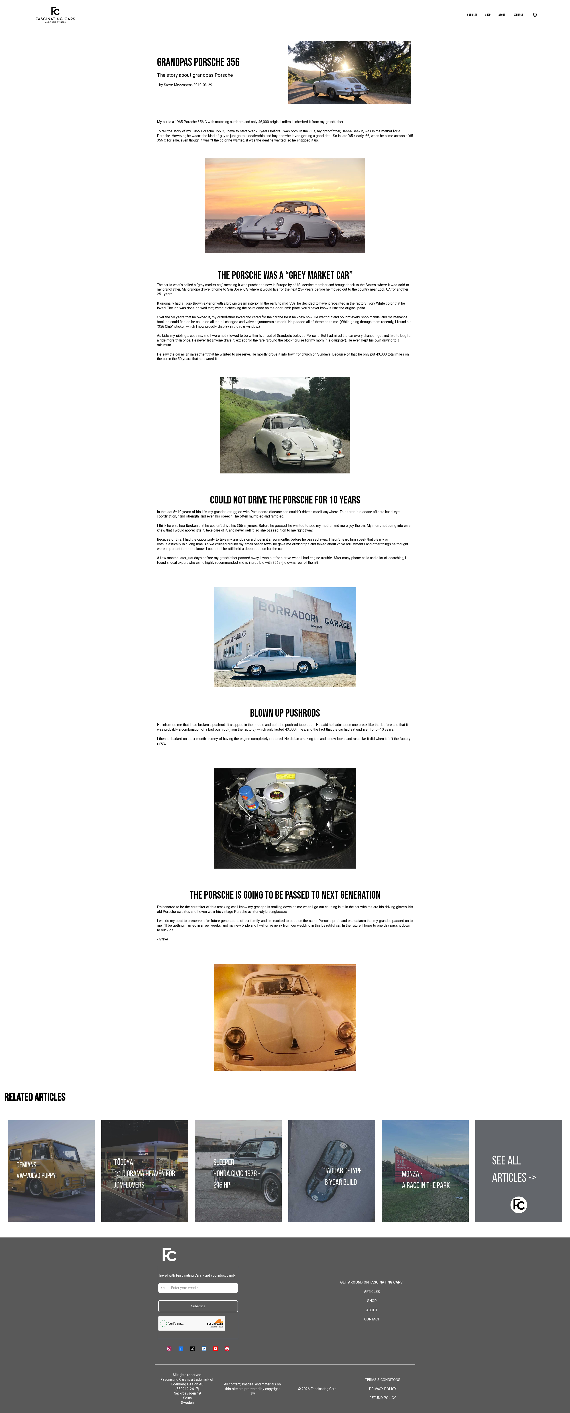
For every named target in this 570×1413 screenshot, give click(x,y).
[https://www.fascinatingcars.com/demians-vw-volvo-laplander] (51, 1171)
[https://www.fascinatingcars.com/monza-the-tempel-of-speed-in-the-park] (425, 1171)
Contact (518, 15)
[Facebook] (181, 1348)
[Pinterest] (227, 1348)
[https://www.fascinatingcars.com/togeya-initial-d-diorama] (144, 1171)
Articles (472, 15)
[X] (192, 1348)
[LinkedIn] (204, 1348)
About (502, 15)
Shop (488, 15)
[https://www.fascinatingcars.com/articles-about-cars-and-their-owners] (518, 1171)
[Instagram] (169, 1348)
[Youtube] (215, 1348)
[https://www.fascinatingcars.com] (55, 15)
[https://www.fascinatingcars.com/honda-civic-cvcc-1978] (238, 1171)
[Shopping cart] (535, 15)
